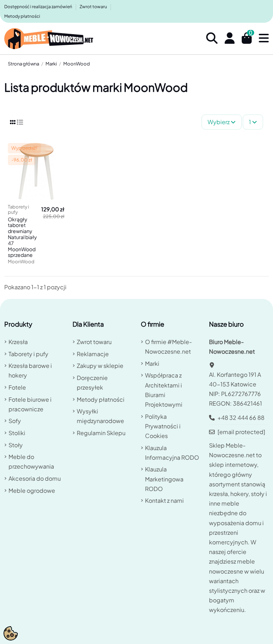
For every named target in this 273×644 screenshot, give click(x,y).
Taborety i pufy (28, 354)
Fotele (17, 387)
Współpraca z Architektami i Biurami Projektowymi (163, 389)
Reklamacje (93, 354)
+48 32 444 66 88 (241, 417)
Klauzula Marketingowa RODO (164, 478)
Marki (152, 363)
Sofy (15, 420)
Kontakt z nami (164, 500)
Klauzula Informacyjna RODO (172, 452)
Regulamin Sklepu (101, 433)
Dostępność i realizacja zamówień (38, 6)
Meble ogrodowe (32, 490)
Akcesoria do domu (35, 478)
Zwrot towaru (94, 6)
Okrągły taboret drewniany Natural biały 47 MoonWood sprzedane (22, 237)
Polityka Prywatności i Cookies (163, 426)
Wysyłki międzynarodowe (100, 415)
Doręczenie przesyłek (92, 382)
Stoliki (17, 433)
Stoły (16, 445)
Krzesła (18, 341)
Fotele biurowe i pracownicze (30, 404)
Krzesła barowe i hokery (30, 370)
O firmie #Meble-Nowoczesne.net (168, 346)
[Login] (229, 38)
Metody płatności (22, 16)
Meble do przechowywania (31, 461)
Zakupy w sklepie (100, 365)
